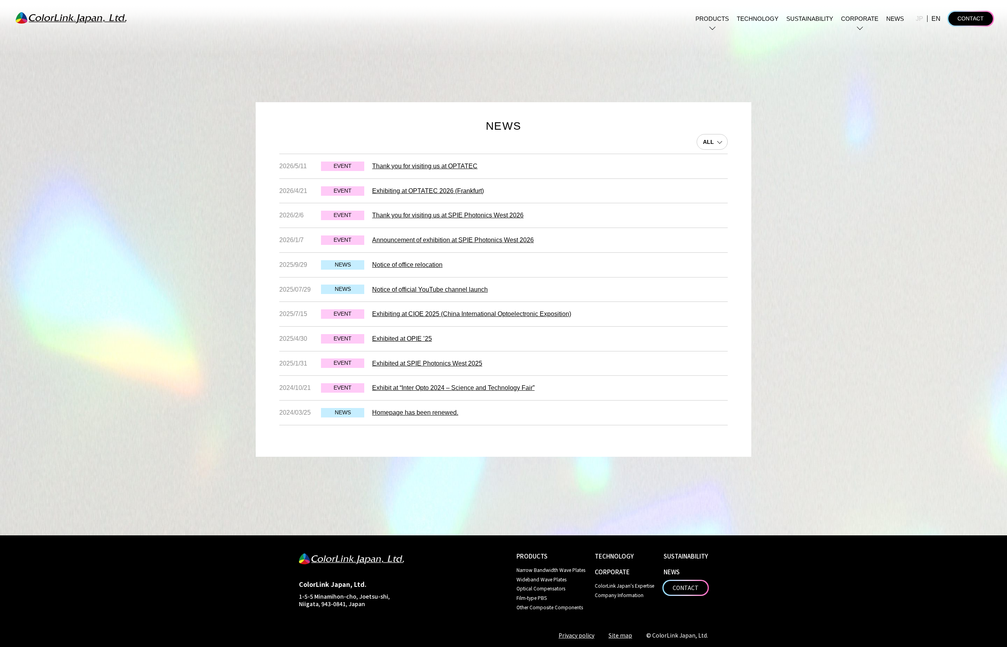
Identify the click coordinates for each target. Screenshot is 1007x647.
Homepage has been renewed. (415, 412)
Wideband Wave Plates (541, 579)
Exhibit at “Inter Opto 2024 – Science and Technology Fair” (453, 387)
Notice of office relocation (407, 264)
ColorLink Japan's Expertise (624, 585)
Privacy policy (576, 635)
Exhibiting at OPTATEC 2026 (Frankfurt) (428, 190)
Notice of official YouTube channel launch (430, 289)
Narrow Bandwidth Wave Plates (550, 569)
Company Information (619, 595)
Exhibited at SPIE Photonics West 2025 (427, 363)
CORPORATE (859, 18)
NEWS (895, 18)
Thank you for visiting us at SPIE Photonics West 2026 (448, 215)
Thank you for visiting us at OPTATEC (425, 166)
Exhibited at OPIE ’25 (402, 338)
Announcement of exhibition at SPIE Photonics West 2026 (453, 240)
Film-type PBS (531, 597)
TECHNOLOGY (757, 18)
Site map (620, 635)
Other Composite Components (549, 607)
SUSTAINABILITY (809, 18)
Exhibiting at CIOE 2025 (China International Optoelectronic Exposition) (471, 314)
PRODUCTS (712, 18)
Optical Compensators (540, 588)
